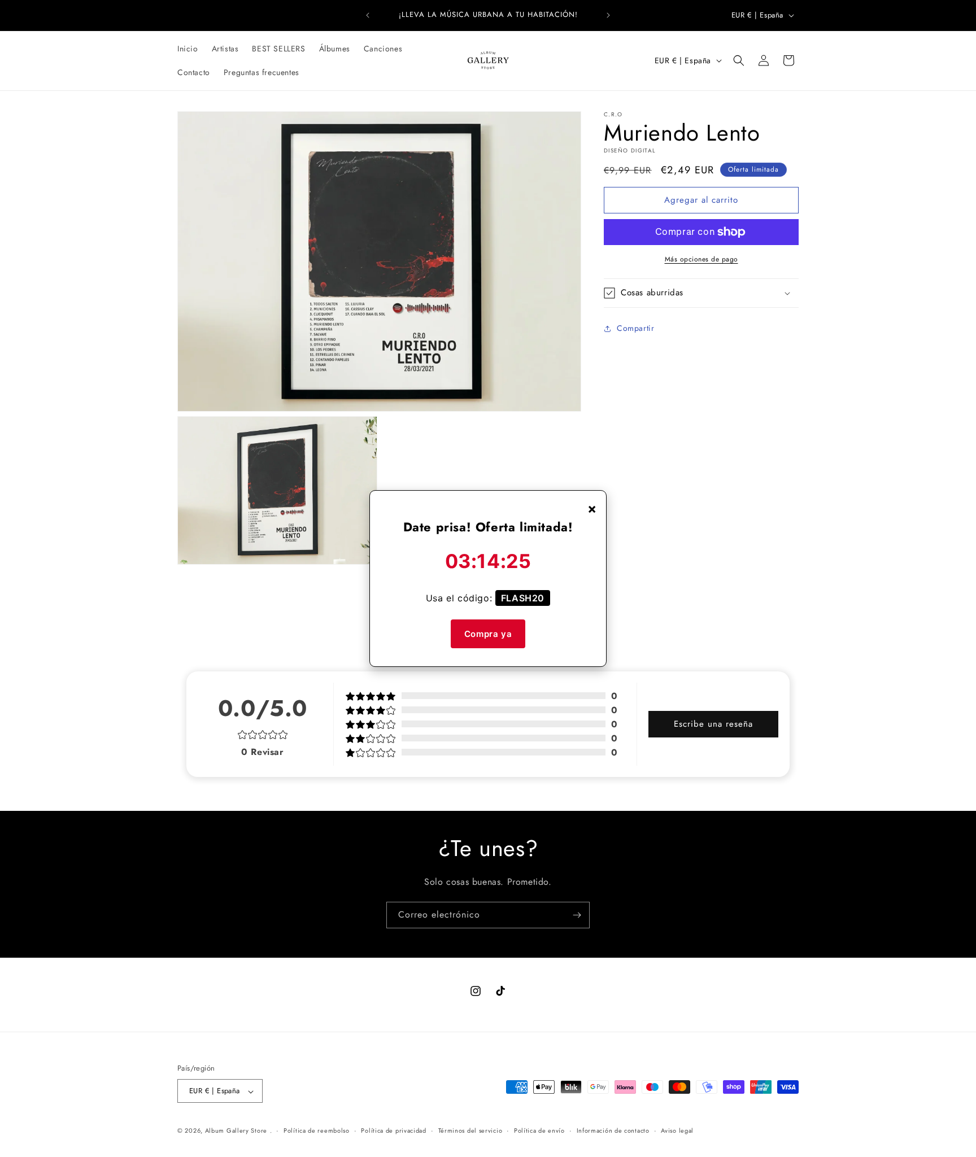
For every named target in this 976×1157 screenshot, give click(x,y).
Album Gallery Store (236, 1131)
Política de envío (539, 1130)
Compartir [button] (635, 328)
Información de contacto (613, 1130)
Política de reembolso (317, 1130)
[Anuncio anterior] (367, 15)
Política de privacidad (393, 1130)
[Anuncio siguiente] (608, 15)
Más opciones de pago (701, 259)
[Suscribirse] (576, 915)
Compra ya (488, 633)
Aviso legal (677, 1130)
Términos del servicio (470, 1130)
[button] (738, 60)
